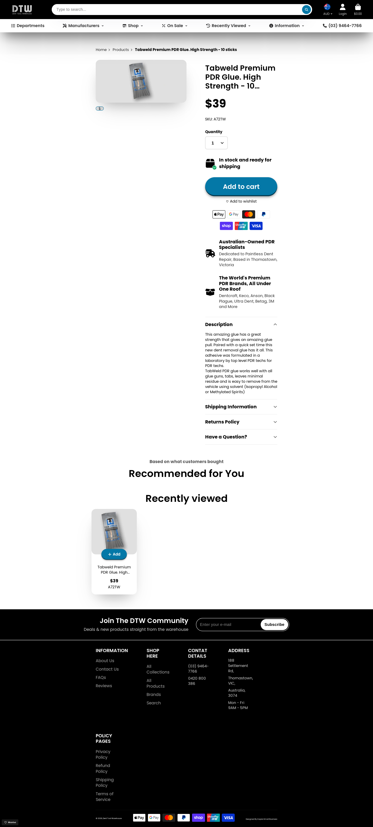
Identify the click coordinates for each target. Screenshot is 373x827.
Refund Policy (103, 768)
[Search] (306, 9)
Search (154, 703)
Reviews (104, 686)
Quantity (213, 131)
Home (101, 49)
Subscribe (274, 624)
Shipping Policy (105, 782)
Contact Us (107, 669)
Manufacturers (83, 26)
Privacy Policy (103, 754)
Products (121, 49)
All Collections (158, 669)
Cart (358, 9)
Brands (154, 694)
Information (287, 26)
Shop (133, 26)
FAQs (101, 677)
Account (343, 9)
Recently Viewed (229, 26)
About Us (105, 661)
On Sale (175, 26)
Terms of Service (105, 796)
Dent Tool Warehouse (112, 818)
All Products (156, 683)
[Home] (22, 9)
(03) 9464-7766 (345, 26)
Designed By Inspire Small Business (261, 819)
